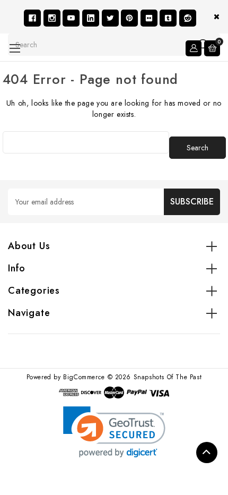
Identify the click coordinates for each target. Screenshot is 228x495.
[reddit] (187, 18)
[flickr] (149, 18)
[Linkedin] (90, 18)
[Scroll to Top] (206, 452)
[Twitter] (110, 18)
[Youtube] (71, 18)
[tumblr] (168, 18)
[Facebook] (32, 18)
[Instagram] (51, 18)
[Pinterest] (129, 18)
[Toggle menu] (14, 48)
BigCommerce (84, 377)
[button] (114, 432)
